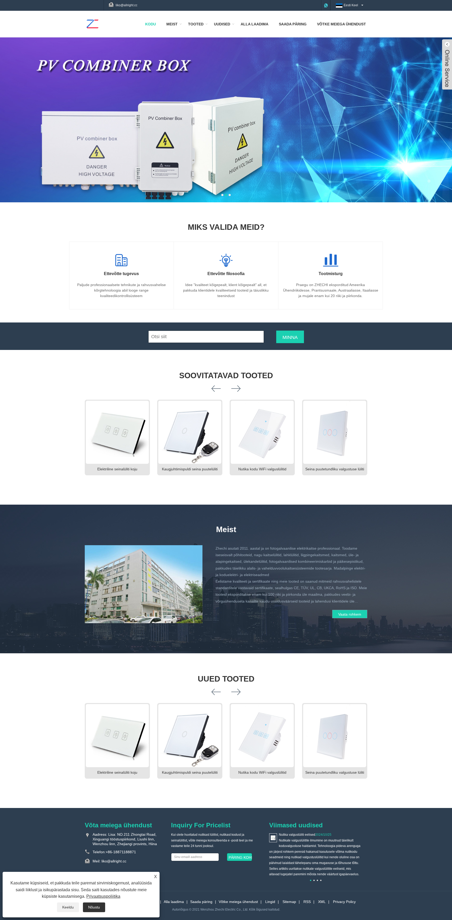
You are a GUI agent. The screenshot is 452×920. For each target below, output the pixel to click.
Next (441, 113)
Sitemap (289, 902)
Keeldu (68, 907)
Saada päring (293, 24)
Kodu (150, 24)
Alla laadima (254, 24)
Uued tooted (226, 678)
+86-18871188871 (121, 852)
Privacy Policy (344, 902)
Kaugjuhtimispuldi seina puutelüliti (190, 469)
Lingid (270, 902)
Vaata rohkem (349, 614)
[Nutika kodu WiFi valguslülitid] (262, 432)
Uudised (222, 24)
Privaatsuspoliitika (103, 896)
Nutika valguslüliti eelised (297, 835)
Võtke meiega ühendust (341, 24)
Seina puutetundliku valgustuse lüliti (334, 469)
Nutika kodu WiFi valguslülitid (262, 469)
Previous (10, 113)
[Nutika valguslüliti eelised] (273, 837)
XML (322, 902)
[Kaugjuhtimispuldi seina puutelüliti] (189, 432)
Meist (172, 24)
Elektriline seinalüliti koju (117, 469)
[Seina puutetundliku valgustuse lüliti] (334, 432)
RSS (307, 902)
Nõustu (94, 907)
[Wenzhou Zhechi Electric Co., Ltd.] (92, 24)
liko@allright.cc (126, 5)
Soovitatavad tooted (226, 375)
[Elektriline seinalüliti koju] (117, 432)
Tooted (196, 24)
